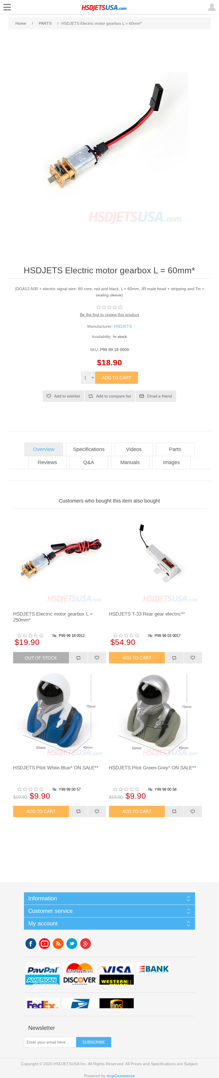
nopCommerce (121, 1075)
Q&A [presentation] (88, 462)
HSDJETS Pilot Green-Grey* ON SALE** (152, 767)
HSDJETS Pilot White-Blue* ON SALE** (55, 767)
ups (117, 1003)
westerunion (117, 980)
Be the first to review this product (109, 314)
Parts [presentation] (175, 449)
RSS (58, 943)
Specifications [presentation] (89, 449)
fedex (42, 1003)
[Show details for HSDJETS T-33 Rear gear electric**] (155, 559)
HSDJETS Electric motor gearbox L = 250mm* (53, 616)
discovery (79, 980)
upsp (79, 1003)
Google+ (85, 943)
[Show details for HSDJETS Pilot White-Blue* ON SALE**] (59, 712)
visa (117, 968)
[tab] (44, 449)
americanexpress (42, 980)
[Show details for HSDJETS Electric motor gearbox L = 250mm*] (59, 559)
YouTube (44, 943)
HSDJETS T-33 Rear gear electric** (147, 614)
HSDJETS (123, 326)
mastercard (79, 968)
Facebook (30, 943)
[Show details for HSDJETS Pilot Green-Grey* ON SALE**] (155, 712)
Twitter (71, 943)
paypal (42, 968)
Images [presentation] (171, 462)
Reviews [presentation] (47, 462)
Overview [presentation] (43, 449)
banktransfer (154, 968)
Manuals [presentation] (130, 462)
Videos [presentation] (134, 449)
